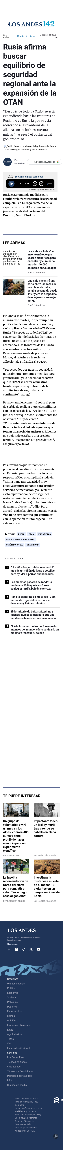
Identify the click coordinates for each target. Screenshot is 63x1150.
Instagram (16, 949)
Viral (9, 1043)
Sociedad (12, 997)
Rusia (21, 534)
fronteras (44, 534)
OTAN (31, 534)
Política (11, 988)
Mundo (20, 36)
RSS (9, 1080)
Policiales (12, 1002)
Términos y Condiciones (20, 1071)
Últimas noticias (16, 983)
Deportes (12, 1006)
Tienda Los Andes (17, 1062)
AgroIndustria (14, 1034)
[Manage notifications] (55, 1136)
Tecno (10, 1038)
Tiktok (24, 949)
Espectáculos (14, 1011)
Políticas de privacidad (19, 1075)
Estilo (10, 1029)
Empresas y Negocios (18, 1025)
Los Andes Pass (15, 1057)
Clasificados (13, 1066)
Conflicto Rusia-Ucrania (20, 539)
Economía (12, 992)
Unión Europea (14, 544)
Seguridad (33, 544)
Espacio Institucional (18, 1048)
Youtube (38, 949)
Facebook (9, 949)
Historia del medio (17, 1085)
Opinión (11, 1020)
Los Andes (6, 36)
